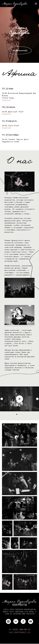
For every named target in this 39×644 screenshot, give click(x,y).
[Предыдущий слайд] (1, 399)
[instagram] (8, 621)
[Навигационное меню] (36, 3)
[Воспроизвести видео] (19, 398)
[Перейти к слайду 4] (22, 414)
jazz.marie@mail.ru (19, 632)
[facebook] (23, 621)
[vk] (15, 621)
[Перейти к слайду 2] (18, 414)
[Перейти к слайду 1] (16, 414)
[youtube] (30, 621)
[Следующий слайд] (37, 399)
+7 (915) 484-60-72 (19, 629)
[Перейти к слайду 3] (20, 414)
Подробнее (6, 100)
